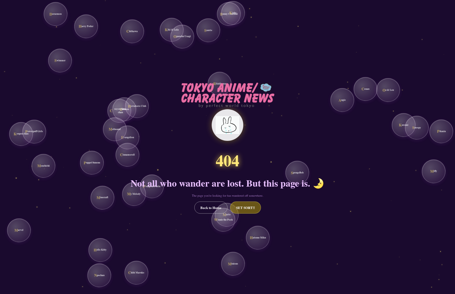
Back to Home (210, 207)
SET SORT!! (245, 207)
